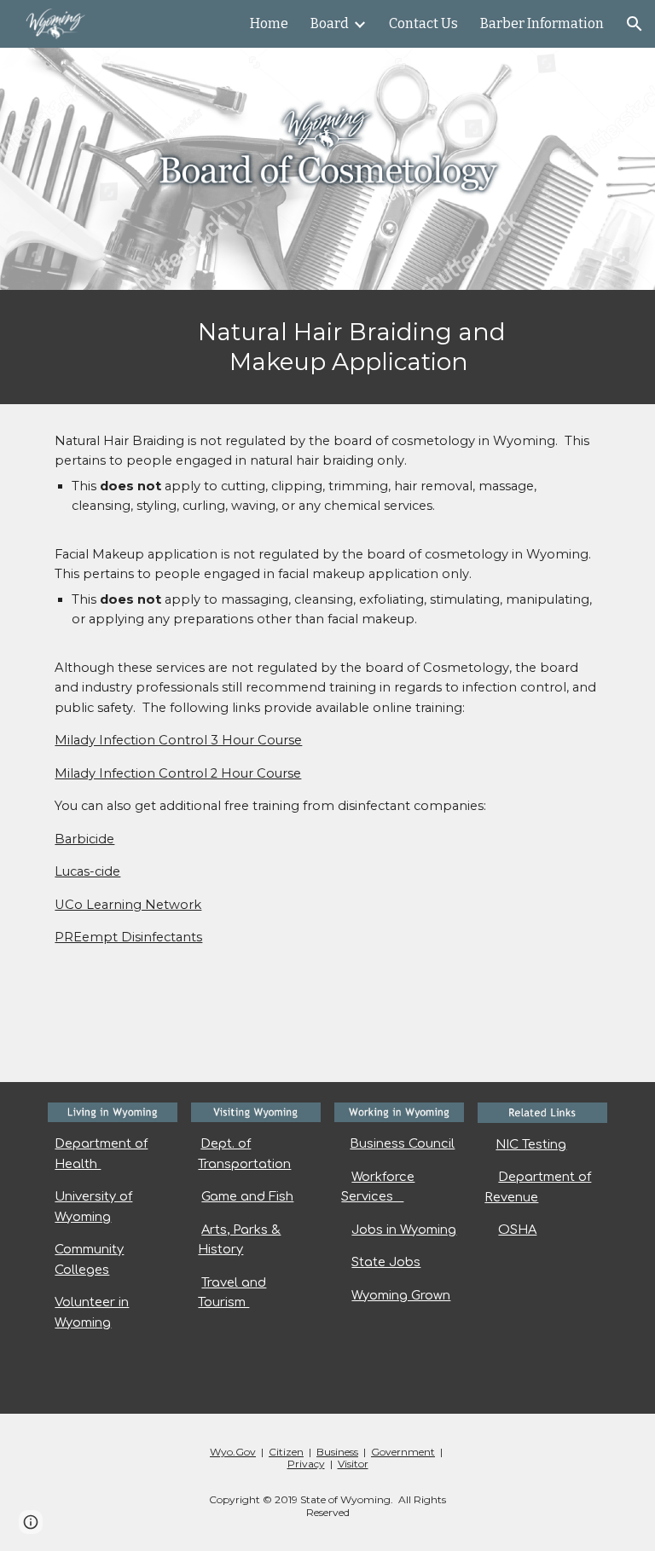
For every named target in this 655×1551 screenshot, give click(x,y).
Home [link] (269, 23)
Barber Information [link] (542, 23)
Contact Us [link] (423, 23)
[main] (351, 347)
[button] (634, 23)
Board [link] (329, 23)
